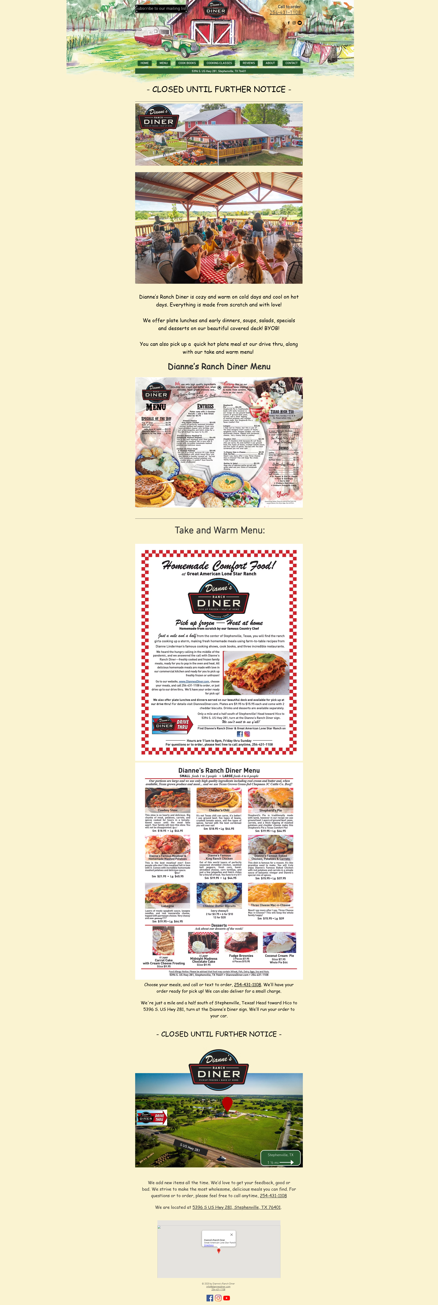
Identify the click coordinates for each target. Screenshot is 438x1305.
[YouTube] (300, 23)
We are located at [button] (173, 1207)
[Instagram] (294, 23)
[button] (161, 8)
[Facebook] (210, 1298)
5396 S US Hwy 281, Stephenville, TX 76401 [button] (236, 1207)
